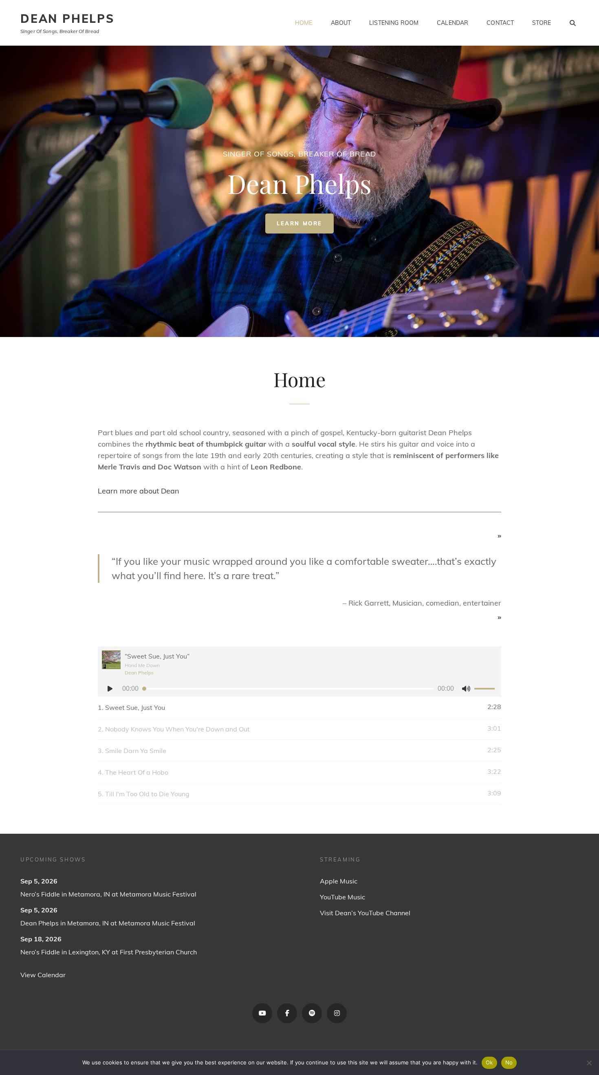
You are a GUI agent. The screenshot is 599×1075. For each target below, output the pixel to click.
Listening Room (393, 22)
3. (132, 751)
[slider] (485, 690)
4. (133, 772)
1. (131, 707)
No (509, 1062)
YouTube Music (342, 897)
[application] (299, 689)
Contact (500, 22)
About (341, 22)
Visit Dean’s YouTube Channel (365, 913)
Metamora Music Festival (158, 894)
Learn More (305, 227)
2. (174, 729)
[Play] (110, 689)
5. (143, 794)
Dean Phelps (67, 18)
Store (541, 22)
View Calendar (43, 975)
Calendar (452, 22)
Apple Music (338, 881)
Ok (489, 1062)
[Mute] (466, 689)
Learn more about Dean (138, 491)
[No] (589, 1063)
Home (304, 22)
